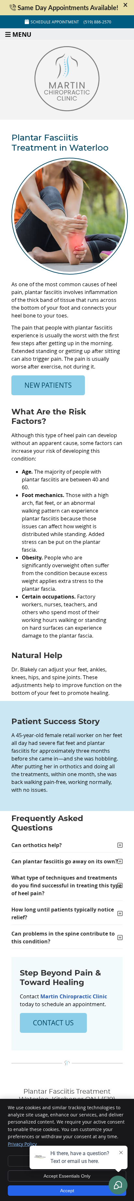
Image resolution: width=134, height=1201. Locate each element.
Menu (21, 34)
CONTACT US (53, 1022)
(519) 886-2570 (97, 21)
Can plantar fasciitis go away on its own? (64, 861)
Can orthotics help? (36, 845)
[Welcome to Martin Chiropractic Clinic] (67, 109)
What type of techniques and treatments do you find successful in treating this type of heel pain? (66, 885)
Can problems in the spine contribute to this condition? (63, 937)
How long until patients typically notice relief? (62, 913)
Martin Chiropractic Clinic (73, 996)
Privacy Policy (22, 1144)
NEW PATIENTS (48, 385)
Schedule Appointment (55, 21)
